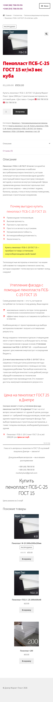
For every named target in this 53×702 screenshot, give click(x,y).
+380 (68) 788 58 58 (12, 5)
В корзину (20, 111)
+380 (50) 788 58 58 (12, 8)
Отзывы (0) (8, 151)
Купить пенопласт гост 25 (19, 126)
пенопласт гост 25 (32, 131)
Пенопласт (16, 123)
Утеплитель (17, 15)
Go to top (47, 443)
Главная (8, 15)
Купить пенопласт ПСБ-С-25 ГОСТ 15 (21, 128)
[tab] (26, 143)
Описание (7, 143)
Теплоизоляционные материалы (36, 15)
